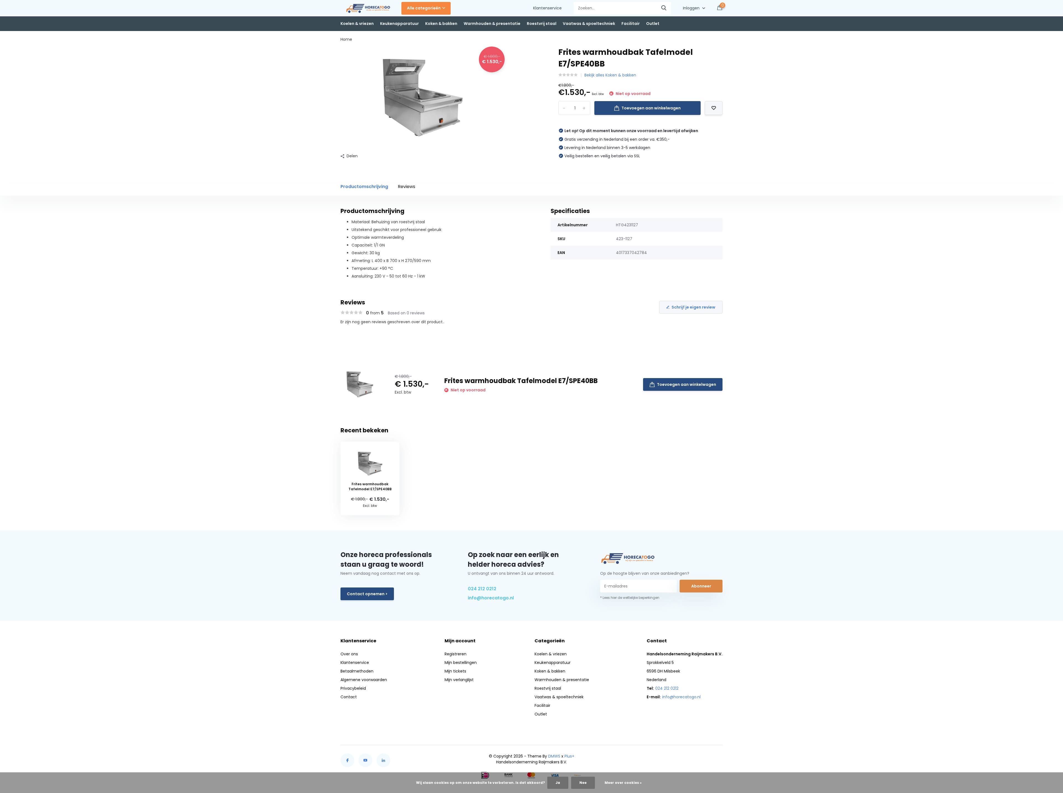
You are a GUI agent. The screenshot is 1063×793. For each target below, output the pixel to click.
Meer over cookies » (623, 782)
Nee (583, 782)
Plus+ (569, 756)
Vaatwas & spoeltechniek (589, 23)
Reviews (406, 186)
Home (346, 39)
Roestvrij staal (541, 23)
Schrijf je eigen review (693, 307)
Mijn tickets (455, 671)
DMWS (554, 756)
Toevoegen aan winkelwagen (651, 108)
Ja (558, 782)
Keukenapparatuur (399, 23)
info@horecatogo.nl (491, 598)
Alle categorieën (424, 8)
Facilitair (630, 23)
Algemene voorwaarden (363, 679)
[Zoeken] (664, 8)
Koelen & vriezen (357, 23)
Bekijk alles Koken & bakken (610, 75)
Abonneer (701, 586)
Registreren (455, 654)
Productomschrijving (364, 186)
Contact (348, 697)
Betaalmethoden (356, 671)
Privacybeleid (353, 688)
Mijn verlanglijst (459, 679)
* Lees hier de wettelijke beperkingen (629, 597)
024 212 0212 (482, 589)
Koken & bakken (441, 23)
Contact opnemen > (367, 594)
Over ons (349, 654)
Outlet (652, 23)
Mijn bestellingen (461, 662)
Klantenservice (547, 8)
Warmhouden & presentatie (492, 23)
